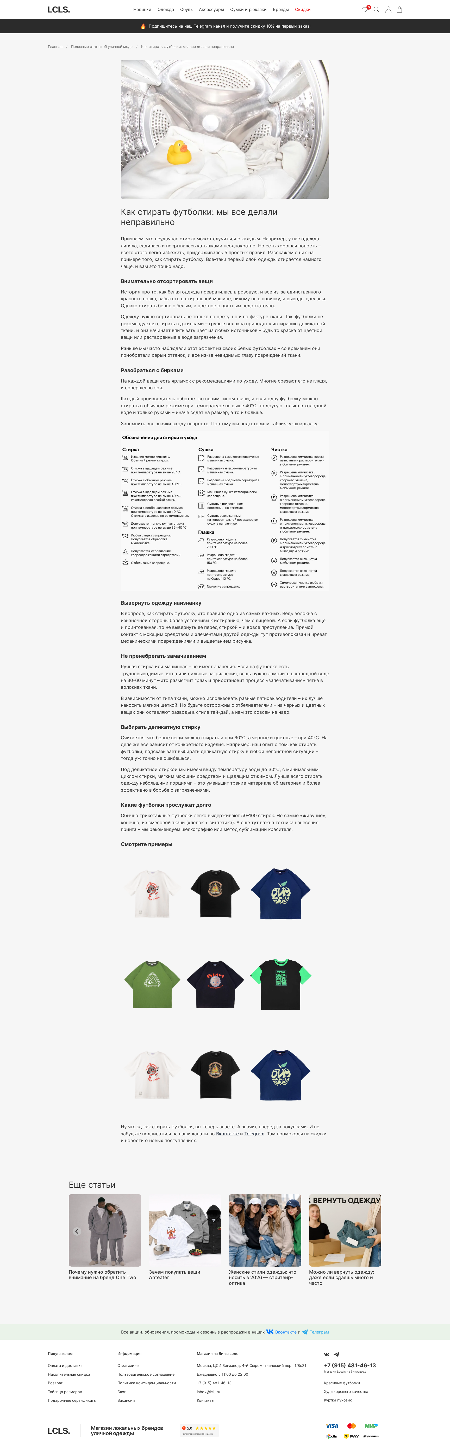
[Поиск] (376, 9)
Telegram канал (209, 26)
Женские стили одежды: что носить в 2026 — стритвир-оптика (262, 1277)
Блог (121, 1392)
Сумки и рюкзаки (248, 9)
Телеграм (319, 1332)
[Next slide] (373, 1231)
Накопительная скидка (69, 1374)
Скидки (303, 9)
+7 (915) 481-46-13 (214, 1383)
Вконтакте (227, 1133)
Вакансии (126, 1400)
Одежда (166, 9)
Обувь (186, 9)
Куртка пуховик (338, 1400)
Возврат (55, 1383)
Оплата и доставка (65, 1365)
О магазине (128, 1365)
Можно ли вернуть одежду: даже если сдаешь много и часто (341, 1277)
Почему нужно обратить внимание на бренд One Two (102, 1274)
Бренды (281, 9)
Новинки (142, 9)
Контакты (205, 1400)
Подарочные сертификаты (72, 1400)
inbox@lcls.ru (208, 1392)
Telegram (254, 1133)
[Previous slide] (77, 1231)
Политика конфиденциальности (146, 1383)
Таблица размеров (65, 1392)
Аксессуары (211, 9)
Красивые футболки (342, 1383)
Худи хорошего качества (346, 1391)
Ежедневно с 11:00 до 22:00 (222, 1374)
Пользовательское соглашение (145, 1374)
